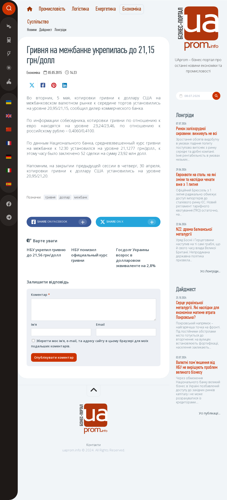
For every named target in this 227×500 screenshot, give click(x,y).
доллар (65, 197)
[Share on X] (32, 85)
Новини (32, 30)
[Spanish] (9, 184)
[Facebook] (9, 204)
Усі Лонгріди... (210, 271)
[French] (9, 143)
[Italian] (9, 170)
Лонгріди (60, 30)
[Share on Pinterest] (53, 85)
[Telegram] (9, 217)
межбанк (80, 197)
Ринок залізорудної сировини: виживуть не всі (196, 131)
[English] (9, 116)
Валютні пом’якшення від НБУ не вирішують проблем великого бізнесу (196, 367)
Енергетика (106, 9)
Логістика (80, 9)
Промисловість (52, 9)
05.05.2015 (55, 73)
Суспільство (38, 22)
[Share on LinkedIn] (64, 85)
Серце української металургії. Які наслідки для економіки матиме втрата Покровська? (197, 310)
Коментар (40, 294)
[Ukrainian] (9, 102)
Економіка (131, 9)
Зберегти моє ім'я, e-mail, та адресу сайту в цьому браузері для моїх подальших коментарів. (89, 343)
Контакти (93, 444)
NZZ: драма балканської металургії (194, 232)
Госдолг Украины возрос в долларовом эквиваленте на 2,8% (136, 257)
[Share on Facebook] (42, 85)
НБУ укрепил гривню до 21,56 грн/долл (46, 252)
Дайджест (45, 30)
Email (100, 324)
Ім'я (34, 324)
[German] (9, 156)
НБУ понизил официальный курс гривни (89, 255)
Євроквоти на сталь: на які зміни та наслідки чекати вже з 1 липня (196, 179)
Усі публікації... (209, 413)
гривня (50, 197)
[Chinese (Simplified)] (9, 129)
